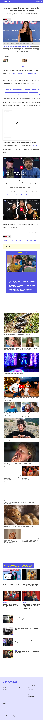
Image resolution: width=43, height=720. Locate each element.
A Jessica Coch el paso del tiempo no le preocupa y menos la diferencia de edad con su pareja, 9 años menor (15, 61)
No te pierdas (21, 240)
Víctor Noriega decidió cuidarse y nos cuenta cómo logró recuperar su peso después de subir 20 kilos (21, 290)
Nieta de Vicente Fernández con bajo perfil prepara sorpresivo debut (26, 629)
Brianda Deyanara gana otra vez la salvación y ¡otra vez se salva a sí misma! (10, 605)
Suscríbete (38, 1)
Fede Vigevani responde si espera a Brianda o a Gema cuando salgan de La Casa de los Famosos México (22, 274)
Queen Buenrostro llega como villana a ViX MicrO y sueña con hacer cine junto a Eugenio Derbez (34, 61)
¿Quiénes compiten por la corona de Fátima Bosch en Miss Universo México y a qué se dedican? (31, 586)
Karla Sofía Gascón (6, 240)
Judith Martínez (24, 16)
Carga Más (21, 66)
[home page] (6, 1)
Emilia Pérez (14, 240)
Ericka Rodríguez (21, 654)
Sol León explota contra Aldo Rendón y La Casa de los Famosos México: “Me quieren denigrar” (22, 286)
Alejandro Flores (21, 619)
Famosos (5, 581)
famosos (34, 240)
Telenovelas (16, 615)
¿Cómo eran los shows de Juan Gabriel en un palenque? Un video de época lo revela (27, 640)
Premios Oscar (28, 240)
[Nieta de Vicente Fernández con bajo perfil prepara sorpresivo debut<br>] (8, 631)
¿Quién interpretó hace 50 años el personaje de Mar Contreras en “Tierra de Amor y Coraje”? (27, 617)
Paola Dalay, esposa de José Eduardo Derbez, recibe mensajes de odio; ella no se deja (11, 584)
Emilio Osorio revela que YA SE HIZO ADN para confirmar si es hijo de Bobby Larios (27, 652)
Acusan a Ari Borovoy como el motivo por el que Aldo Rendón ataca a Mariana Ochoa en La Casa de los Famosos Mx (22, 278)
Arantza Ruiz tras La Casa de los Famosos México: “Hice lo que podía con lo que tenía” (22, 282)
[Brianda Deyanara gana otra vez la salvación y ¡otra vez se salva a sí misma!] (12, 596)
